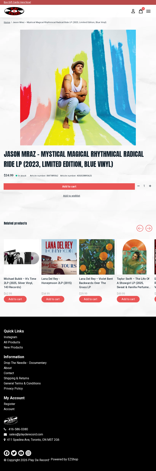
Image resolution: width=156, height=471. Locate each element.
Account (9, 409)
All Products (12, 342)
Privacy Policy (13, 388)
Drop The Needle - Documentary (25, 363)
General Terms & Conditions (22, 383)
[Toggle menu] (148, 11)
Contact (9, 373)
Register (9, 404)
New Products (13, 347)
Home (7, 22)
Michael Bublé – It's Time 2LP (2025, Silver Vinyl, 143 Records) (20, 283)
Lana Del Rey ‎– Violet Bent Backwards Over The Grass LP (96, 283)
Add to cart (69, 186)
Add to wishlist (71, 195)
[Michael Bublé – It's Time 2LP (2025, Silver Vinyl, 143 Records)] (21, 257)
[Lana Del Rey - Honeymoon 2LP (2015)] (59, 257)
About (8, 368)
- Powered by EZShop (63, 459)
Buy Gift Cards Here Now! (17, 2)
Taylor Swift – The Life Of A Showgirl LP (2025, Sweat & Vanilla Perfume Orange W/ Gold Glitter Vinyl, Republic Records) (133, 283)
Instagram (10, 337)
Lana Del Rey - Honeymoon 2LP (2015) (56, 281)
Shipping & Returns (16, 378)
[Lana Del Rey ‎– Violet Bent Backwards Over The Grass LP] (97, 257)
